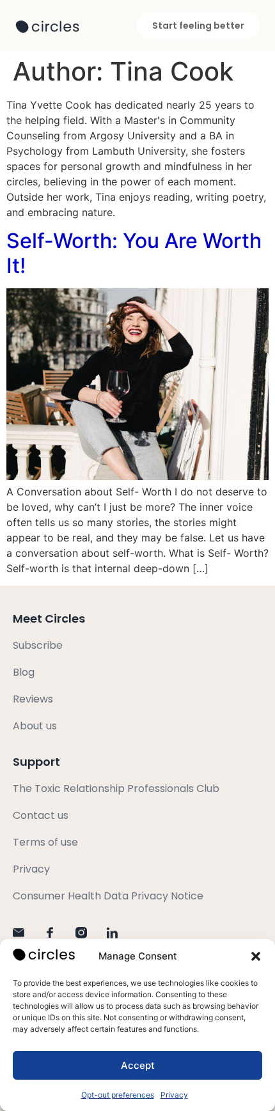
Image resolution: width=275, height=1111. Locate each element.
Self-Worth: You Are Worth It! (134, 252)
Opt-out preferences (117, 1094)
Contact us (40, 815)
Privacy (174, 1094)
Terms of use (45, 842)
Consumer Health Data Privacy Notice (108, 896)
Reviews (33, 699)
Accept (138, 1065)
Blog (24, 672)
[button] (255, 956)
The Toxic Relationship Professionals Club (116, 788)
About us (35, 726)
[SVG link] (47, 26)
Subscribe (38, 645)
